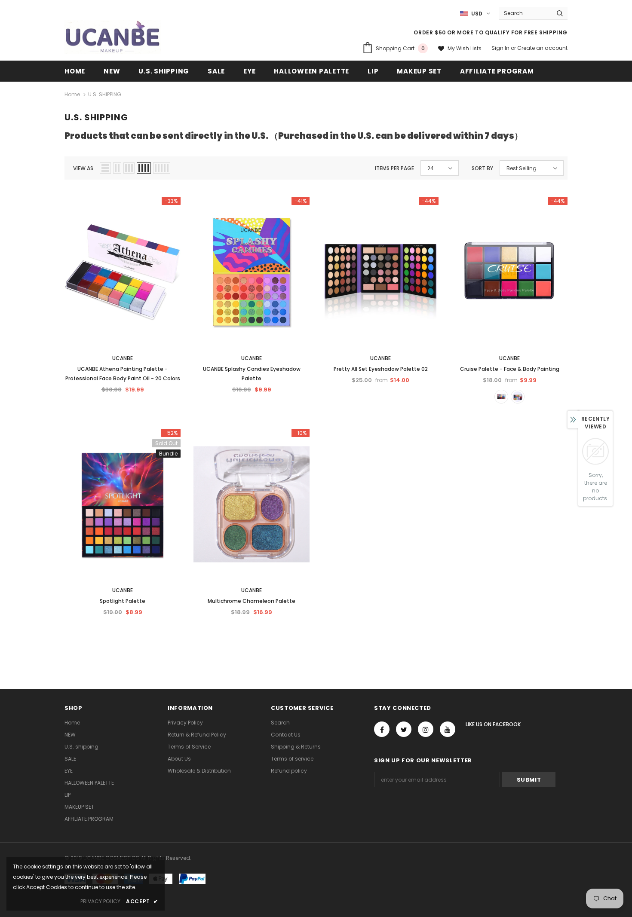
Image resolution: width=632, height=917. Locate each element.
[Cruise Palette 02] (517, 396)
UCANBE (122, 358)
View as (83, 168)
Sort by (482, 168)
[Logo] (112, 37)
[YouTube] (447, 729)
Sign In (501, 48)
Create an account (542, 48)
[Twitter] (403, 729)
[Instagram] (425, 729)
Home (72, 94)
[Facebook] (382, 729)
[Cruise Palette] (501, 396)
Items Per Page (394, 168)
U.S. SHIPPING (104, 94)
